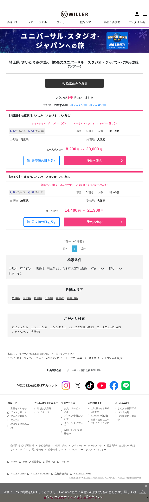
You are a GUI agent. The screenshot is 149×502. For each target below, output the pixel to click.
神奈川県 (72, 298)
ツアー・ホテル (37, 22)
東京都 (60, 298)
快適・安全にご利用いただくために (100, 421)
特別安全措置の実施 (19, 426)
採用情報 (29, 445)
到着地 (91, 139)
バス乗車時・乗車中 (127, 418)
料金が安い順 (78, 105)
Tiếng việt (64, 461)
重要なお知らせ (18, 408)
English (13, 461)
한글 (24, 461)
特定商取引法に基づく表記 (121, 445)
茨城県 (16, 298)
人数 (100, 131)
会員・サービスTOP (72, 410)
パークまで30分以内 (109, 327)
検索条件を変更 (76, 83)
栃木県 (27, 298)
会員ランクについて (73, 425)
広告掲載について (57, 449)
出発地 (14, 139)
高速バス (12, 22)
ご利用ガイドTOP (100, 408)
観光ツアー (87, 22)
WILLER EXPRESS (40, 473)
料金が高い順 (97, 105)
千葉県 (49, 298)
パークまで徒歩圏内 (81, 327)
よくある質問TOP (127, 408)
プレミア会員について (73, 417)
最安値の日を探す (44, 160)
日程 (78, 131)
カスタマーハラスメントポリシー (89, 449)
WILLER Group (18, 473)
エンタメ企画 (136, 22)
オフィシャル (20, 327)
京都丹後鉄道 (112, 22)
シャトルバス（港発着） (27, 331)
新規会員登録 (44, 408)
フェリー (62, 22)
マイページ (43, 412)
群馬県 (38, 298)
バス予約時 (123, 412)
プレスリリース (18, 412)
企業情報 (15, 445)
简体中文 (50, 461)
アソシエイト (58, 327)
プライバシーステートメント (87, 445)
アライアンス (39, 327)
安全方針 (15, 420)
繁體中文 (36, 461)
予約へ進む (94, 160)
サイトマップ (17, 449)
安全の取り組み (18, 416)
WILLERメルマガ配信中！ (73, 432)
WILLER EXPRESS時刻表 (99, 414)
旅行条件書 (44, 445)
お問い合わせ (36, 449)
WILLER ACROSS (82, 473)
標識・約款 (61, 445)
